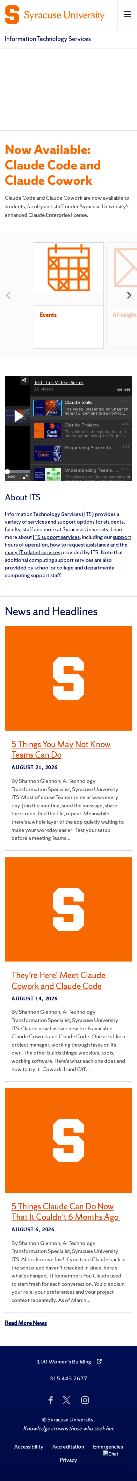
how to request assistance (79, 544)
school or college (54, 567)
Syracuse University (70, 1419)
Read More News (26, 1323)
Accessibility (28, 1446)
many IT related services (32, 552)
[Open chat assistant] (113, 1461)
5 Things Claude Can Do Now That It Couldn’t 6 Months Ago (65, 1212)
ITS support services (56, 536)
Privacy (68, 1459)
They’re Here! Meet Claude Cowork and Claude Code (58, 980)
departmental (100, 567)
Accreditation (68, 1446)
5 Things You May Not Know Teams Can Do (61, 750)
